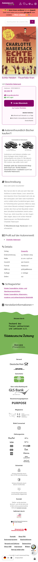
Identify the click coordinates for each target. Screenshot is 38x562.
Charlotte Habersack (13, 84)
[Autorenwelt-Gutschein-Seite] (19, 382)
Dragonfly (24, 251)
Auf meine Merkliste (19, 108)
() (26, 4)
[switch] (33, 553)
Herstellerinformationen (19, 304)
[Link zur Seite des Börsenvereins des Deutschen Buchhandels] (19, 530)
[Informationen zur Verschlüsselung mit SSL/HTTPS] (19, 471)
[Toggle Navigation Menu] (36, 4)
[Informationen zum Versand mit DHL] (19, 370)
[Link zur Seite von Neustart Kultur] (19, 518)
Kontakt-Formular (21, 508)
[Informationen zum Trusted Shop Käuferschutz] (19, 490)
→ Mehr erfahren (19, 15)
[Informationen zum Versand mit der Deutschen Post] (19, 365)
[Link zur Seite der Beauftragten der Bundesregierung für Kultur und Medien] (19, 527)
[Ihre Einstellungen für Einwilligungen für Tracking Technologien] (34, 558)
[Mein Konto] (21, 4)
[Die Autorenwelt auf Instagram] (19, 429)
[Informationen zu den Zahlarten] (11, 439)
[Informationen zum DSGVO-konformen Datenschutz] (19, 480)
